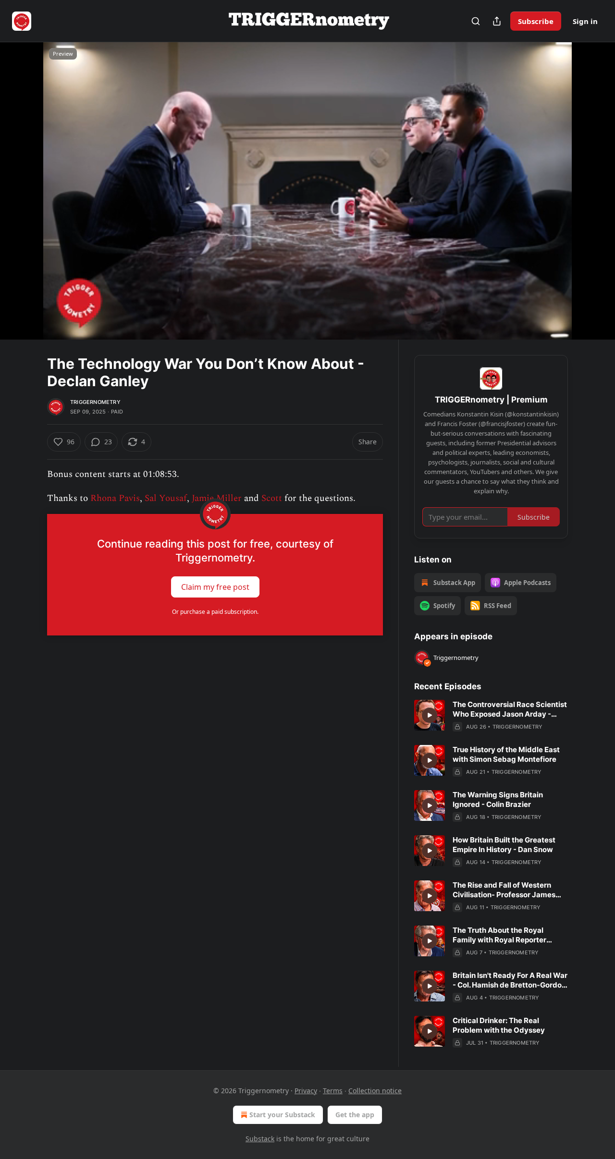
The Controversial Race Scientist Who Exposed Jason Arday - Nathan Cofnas (510, 709)
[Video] (24, 180)
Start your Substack (282, 1114)
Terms (333, 1090)
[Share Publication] (496, 21)
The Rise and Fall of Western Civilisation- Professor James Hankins (504, 890)
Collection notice (375, 1090)
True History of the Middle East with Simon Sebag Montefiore (506, 754)
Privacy (306, 1090)
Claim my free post (215, 586)
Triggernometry (95, 402)
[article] (491, 715)
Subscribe (536, 21)
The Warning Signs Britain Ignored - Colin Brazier (498, 799)
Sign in (585, 21)
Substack (260, 1138)
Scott (271, 498)
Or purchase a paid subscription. (215, 612)
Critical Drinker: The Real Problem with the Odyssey (499, 1025)
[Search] (475, 21)
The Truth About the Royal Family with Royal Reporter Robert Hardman (499, 935)
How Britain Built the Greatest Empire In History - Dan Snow (504, 844)
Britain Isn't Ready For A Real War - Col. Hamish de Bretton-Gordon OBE (510, 980)
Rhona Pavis (115, 498)
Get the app (354, 1114)
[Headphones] (24, 201)
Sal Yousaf (166, 498)
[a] (429, 715)
